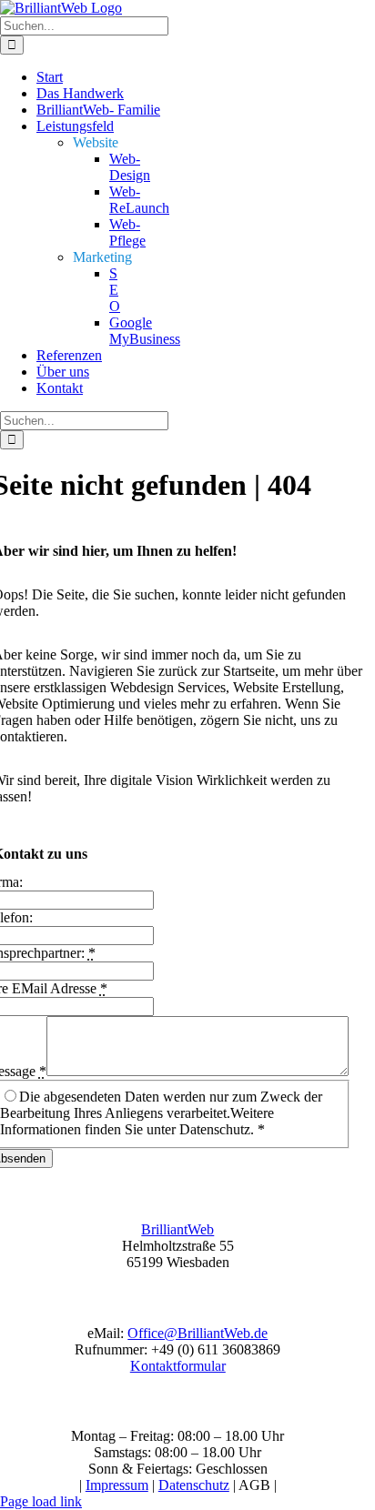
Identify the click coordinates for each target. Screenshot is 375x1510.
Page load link (41, 1501)
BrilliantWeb (177, 1229)
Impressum (117, 1485)
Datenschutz (193, 1485)
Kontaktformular (178, 1366)
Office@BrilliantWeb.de (197, 1333)
